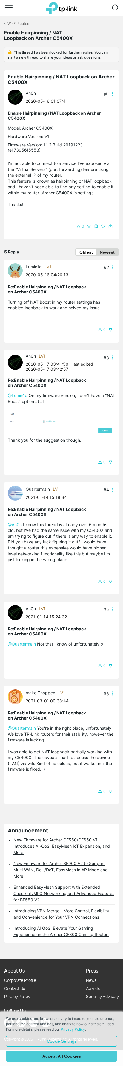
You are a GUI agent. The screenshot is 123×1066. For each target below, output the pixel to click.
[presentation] (15, 97)
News (91, 980)
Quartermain (38, 489)
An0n (31, 93)
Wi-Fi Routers (18, 23)
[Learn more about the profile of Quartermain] (17, 492)
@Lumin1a (17, 395)
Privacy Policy (17, 996)
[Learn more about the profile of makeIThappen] (17, 696)
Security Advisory (102, 996)
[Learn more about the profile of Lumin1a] (17, 270)
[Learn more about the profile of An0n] (17, 96)
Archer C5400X (37, 128)
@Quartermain (22, 643)
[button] (8, 8)
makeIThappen (40, 692)
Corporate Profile (20, 980)
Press (92, 970)
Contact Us (14, 988)
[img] (96, 226)
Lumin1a (33, 266)
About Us (14, 970)
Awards (93, 988)
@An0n (15, 524)
